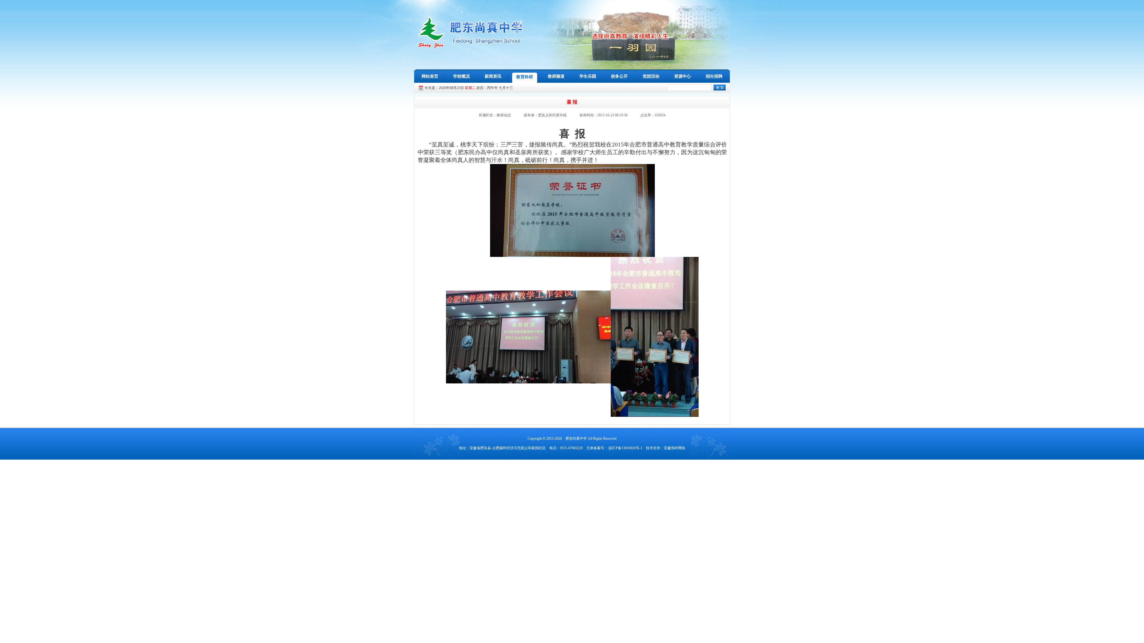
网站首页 (430, 76)
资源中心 (682, 76)
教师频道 (556, 76)
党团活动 (651, 76)
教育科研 (524, 77)
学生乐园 (587, 76)
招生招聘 (714, 76)
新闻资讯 (493, 76)
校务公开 (619, 76)
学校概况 (461, 76)
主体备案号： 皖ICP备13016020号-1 (614, 448)
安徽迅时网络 (674, 448)
